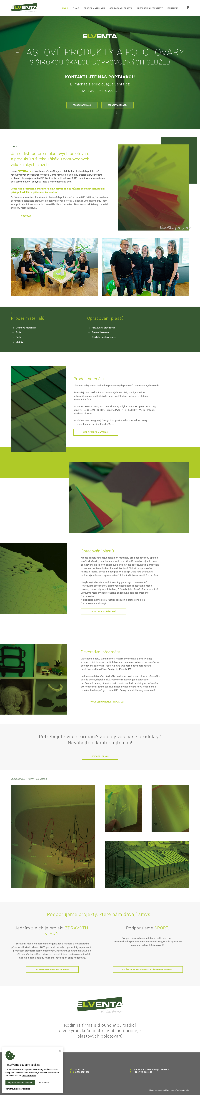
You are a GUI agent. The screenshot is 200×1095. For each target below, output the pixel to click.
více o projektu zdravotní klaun (52, 969)
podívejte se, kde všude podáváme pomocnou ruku (147, 969)
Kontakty (173, 8)
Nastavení (44, 1082)
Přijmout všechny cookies (20, 1082)
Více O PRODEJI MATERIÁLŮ (95, 432)
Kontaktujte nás (100, 756)
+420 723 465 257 (143, 1072)
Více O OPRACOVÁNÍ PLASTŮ (103, 611)
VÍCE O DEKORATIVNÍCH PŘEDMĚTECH (107, 702)
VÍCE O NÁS (26, 216)
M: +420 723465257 (100, 91)
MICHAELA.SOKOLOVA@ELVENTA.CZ (152, 1069)
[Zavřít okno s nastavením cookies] (60, 1051)
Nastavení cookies (157, 1090)
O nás (76, 8)
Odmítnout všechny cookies (17, 1089)
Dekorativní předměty (150, 8)
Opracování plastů (121, 8)
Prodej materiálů (94, 8)
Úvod (65, 8)
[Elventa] (53, 836)
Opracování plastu (117, 105)
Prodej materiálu (82, 105)
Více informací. (29, 1075)
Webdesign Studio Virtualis (177, 1090)
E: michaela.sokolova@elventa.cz (100, 84)
